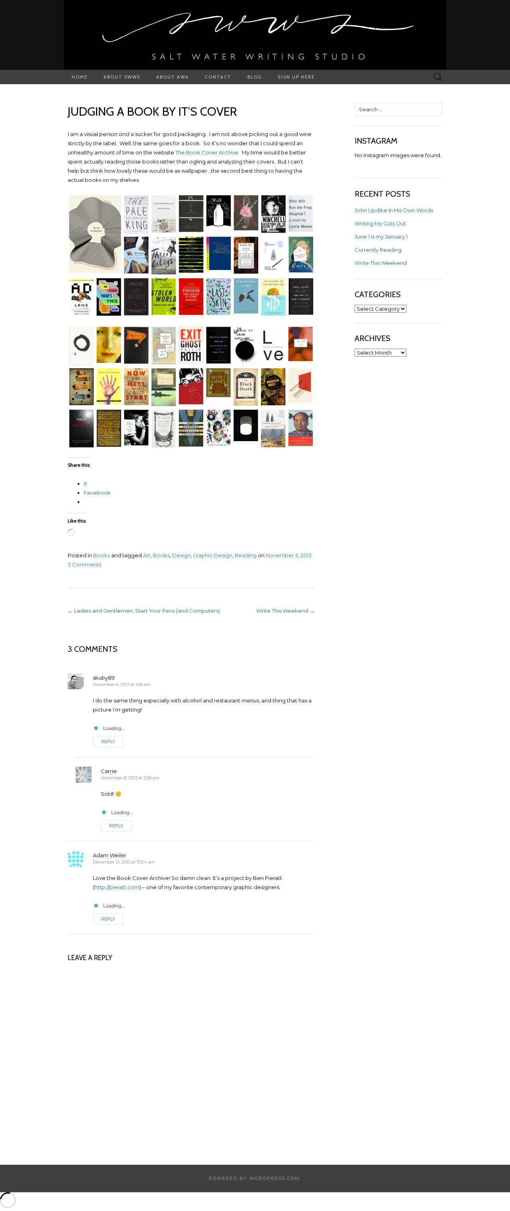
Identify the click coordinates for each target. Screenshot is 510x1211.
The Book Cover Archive (206, 152)
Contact (218, 77)
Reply (108, 741)
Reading (246, 555)
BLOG (254, 77)
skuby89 (104, 678)
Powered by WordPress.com (254, 1178)
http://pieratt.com (116, 887)
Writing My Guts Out (380, 223)
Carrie (109, 771)
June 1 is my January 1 (381, 236)
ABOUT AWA (172, 77)
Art (147, 555)
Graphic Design (212, 555)
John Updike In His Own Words (394, 210)
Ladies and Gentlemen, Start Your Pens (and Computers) (144, 610)
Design (181, 555)
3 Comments (84, 564)
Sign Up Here (296, 77)
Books (101, 555)
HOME (80, 77)
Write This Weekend (285, 610)
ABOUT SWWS (122, 77)
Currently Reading (378, 250)
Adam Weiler (109, 855)
